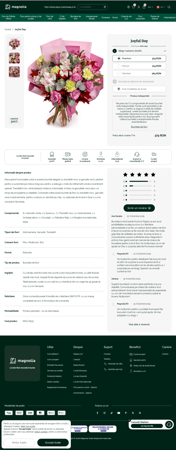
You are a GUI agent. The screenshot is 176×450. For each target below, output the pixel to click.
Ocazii (115, 17)
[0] (133, 7)
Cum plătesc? (53, 354)
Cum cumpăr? (53, 359)
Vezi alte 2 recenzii (139, 324)
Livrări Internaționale (82, 382)
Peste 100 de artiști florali (144, 366)
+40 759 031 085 (147, 426)
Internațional (169, 17)
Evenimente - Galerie (82, 393)
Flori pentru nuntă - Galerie (85, 387)
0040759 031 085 (115, 364)
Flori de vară (49, 17)
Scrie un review (137, 208)
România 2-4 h (140, 371)
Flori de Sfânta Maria (8, 17)
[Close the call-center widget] (129, 420)
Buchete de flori (75, 17)
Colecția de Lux (126, 17)
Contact (107, 354)
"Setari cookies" (41, 432)
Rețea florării (78, 365)
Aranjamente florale (92, 17)
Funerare (106, 17)
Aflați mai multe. (28, 426)
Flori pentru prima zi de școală (30, 17)
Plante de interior (155, 17)
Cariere (165, 354)
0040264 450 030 (115, 369)
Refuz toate (19, 442)
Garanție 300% (140, 360)
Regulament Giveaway (57, 387)
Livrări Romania (80, 371)
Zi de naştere (62, 17)
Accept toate (53, 442)
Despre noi (78, 354)
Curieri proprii (139, 354)
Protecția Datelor (54, 376)
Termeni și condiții (55, 371)
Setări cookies (53, 382)
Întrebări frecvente (55, 365)
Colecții (76, 359)
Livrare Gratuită (80, 376)
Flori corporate (140, 17)
